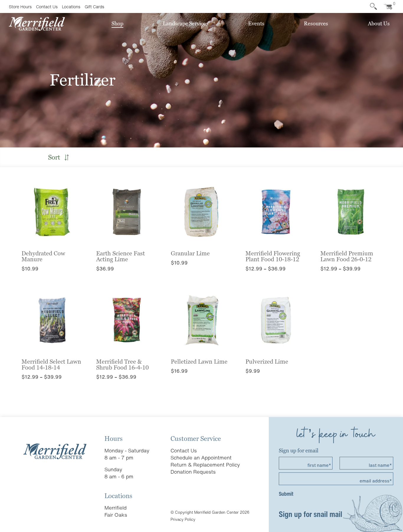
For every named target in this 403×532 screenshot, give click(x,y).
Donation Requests (193, 471)
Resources (316, 23)
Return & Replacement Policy (205, 464)
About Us (379, 23)
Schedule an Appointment (201, 457)
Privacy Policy (183, 519)
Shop (117, 23)
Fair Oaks (115, 514)
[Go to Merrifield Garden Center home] (54, 450)
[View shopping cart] (387, 6)
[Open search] (373, 6)
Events (256, 23)
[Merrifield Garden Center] (37, 23)
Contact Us (47, 7)
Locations (71, 7)
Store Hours (20, 7)
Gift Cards (94, 7)
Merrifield (115, 507)
